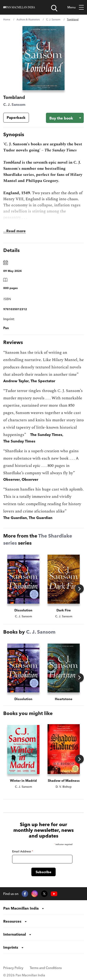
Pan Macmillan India (21, 908)
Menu (71, 7)
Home (6, 19)
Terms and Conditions (46, 968)
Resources (12, 921)
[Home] (19, 7)
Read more (16, 231)
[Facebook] (25, 893)
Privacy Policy (13, 968)
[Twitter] (44, 893)
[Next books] (79, 588)
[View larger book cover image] (43, 58)
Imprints (10, 947)
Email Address (22, 851)
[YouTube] (54, 893)
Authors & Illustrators (28, 19)
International (14, 934)
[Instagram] (34, 893)
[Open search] (54, 8)
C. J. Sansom (53, 19)
